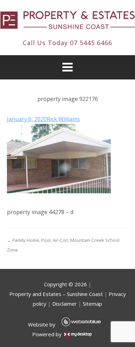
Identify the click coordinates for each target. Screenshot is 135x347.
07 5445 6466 (91, 43)
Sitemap (92, 303)
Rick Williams (63, 119)
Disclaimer (64, 303)
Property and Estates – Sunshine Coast (56, 293)
